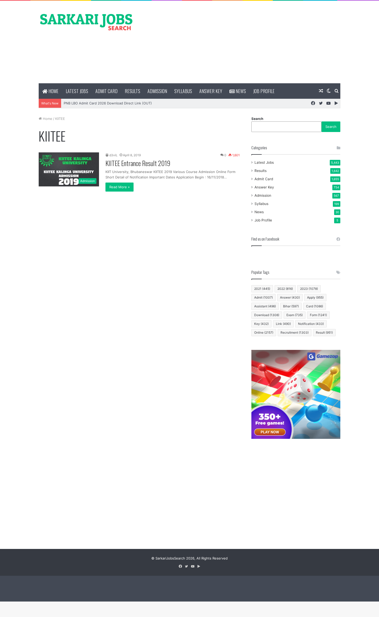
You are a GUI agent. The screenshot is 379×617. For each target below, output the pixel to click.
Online (263, 332)
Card (314, 306)
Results (132, 91)
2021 (262, 289)
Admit (263, 297)
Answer (290, 297)
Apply (315, 297)
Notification (311, 324)
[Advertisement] (241, 42)
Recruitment (295, 332)
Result (324, 332)
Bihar (291, 306)
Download (266, 315)
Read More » (119, 187)
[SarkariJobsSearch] (86, 21)
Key (261, 324)
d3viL (113, 155)
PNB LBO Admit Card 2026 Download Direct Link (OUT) (108, 103)
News (240, 91)
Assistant (265, 306)
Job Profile (264, 91)
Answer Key (210, 91)
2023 (309, 289)
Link (283, 324)
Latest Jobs (77, 91)
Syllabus (183, 91)
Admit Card (106, 91)
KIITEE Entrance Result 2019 (137, 163)
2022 (285, 289)
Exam (294, 315)
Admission (157, 91)
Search (257, 119)
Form (318, 315)
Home (53, 91)
